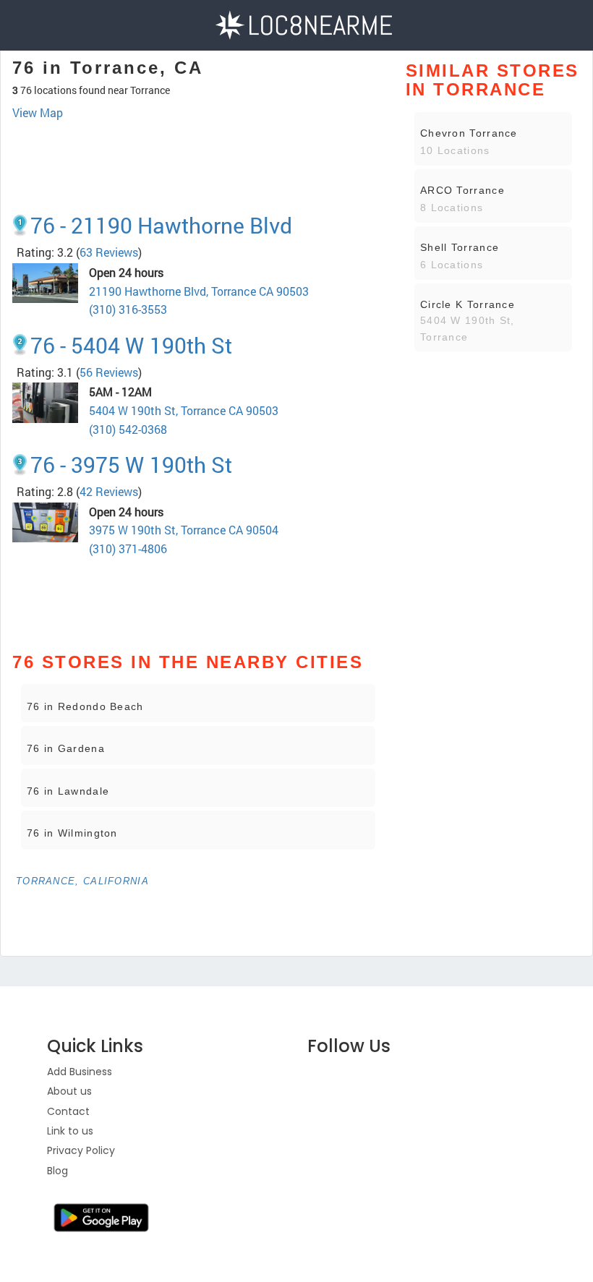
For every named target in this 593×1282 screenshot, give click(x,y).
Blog (57, 1170)
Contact (68, 1111)
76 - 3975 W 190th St (131, 465)
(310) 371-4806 (128, 548)
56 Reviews (109, 372)
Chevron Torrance (469, 133)
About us (69, 1091)
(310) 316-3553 (128, 309)
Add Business (79, 1071)
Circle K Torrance (467, 304)
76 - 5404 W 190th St (131, 345)
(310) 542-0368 (128, 429)
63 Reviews (109, 252)
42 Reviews (109, 491)
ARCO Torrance (462, 190)
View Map (37, 112)
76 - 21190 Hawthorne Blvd (161, 225)
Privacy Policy (81, 1150)
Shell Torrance (459, 247)
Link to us (70, 1131)
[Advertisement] (198, 161)
